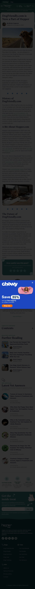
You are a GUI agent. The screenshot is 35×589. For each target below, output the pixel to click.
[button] (32, 282)
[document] (17, 294)
